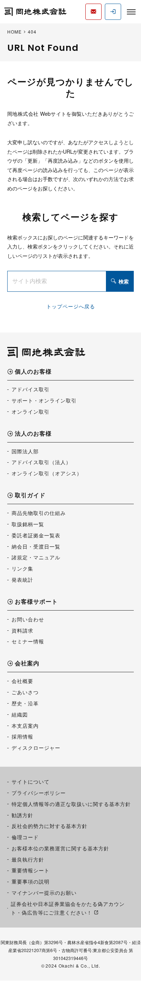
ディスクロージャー (36, 747)
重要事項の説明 (31, 881)
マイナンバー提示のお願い (44, 892)
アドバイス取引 (31, 389)
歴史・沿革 (25, 703)
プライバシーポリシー (39, 792)
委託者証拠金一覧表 (36, 535)
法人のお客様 (33, 434)
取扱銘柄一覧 (28, 524)
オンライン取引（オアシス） (47, 473)
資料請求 (22, 630)
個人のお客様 (33, 372)
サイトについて (31, 781)
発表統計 (22, 579)
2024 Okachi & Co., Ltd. (73, 966)
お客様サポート (36, 602)
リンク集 (22, 568)
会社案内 (27, 663)
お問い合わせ (28, 619)
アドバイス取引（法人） (41, 462)
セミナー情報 (28, 641)
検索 (124, 281)
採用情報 (22, 736)
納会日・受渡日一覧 (36, 546)
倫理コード (25, 837)
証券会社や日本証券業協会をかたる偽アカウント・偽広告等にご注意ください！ (68, 908)
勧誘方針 (22, 815)
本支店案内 (25, 725)
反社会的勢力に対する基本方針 (49, 825)
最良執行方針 (28, 859)
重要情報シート (31, 870)
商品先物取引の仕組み (39, 512)
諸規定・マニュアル (36, 557)
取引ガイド (30, 495)
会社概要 (22, 680)
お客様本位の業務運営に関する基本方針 (60, 848)
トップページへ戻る (70, 306)
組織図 (20, 714)
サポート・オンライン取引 (44, 400)
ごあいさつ (25, 692)
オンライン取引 (31, 411)
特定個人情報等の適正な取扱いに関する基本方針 (71, 803)
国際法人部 (25, 451)
